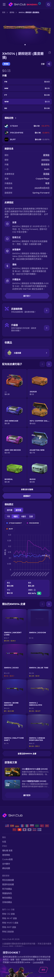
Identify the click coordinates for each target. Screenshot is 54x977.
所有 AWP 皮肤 (9, 927)
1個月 (15, 516)
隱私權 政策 (7, 850)
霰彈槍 (12, 12)
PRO (4, 846)
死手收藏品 (7, 889)
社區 (4, 841)
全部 (31, 516)
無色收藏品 (7, 897)
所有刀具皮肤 (8, 931)
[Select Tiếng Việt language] (46, 826)
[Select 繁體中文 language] (19, 830)
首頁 (3, 12)
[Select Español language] (12, 826)
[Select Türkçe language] (41, 826)
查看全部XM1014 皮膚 (27, 753)
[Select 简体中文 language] (14, 830)
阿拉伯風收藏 (8, 880)
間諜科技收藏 (8, 884)
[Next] (49, 364)
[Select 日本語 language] (24, 830)
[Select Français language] (22, 826)
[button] (14, 626)
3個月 (23, 516)
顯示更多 (27, 795)
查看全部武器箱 (27, 489)
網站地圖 (6, 868)
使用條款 (6, 855)
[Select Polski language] (31, 826)
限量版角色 (7, 893)
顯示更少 (27, 296)
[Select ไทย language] (34, 830)
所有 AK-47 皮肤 (9, 918)
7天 (8, 516)
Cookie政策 (7, 859)
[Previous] (42, 364)
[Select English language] (7, 826)
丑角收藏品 (7, 902)
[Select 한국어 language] (29, 830)
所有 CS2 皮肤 (8, 914)
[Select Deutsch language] (17, 826)
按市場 (18, 510)
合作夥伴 (6, 864)
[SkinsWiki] (24, 4)
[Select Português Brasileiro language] (36, 826)
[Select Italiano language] (27, 826)
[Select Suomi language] (39, 830)
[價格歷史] (15, 118)
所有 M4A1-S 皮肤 (10, 923)
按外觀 (9, 510)
